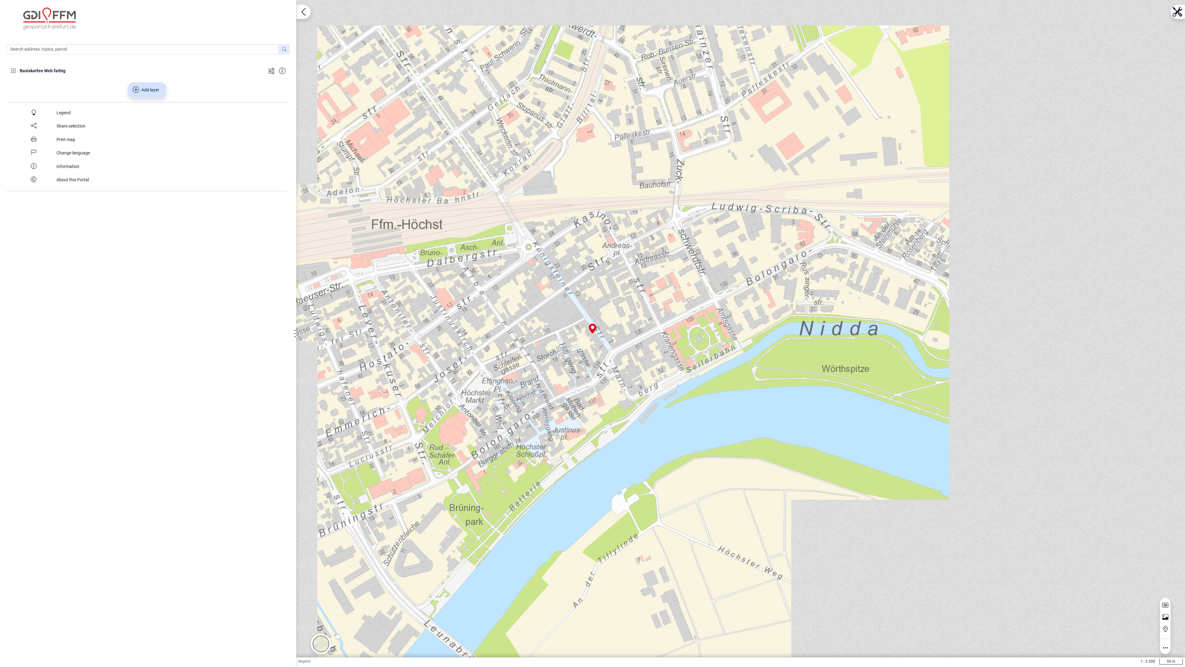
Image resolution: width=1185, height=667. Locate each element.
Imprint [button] (304, 661)
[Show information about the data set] (282, 70)
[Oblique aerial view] (1165, 617)
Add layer (150, 89)
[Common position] (1165, 629)
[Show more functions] (271, 70)
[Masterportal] (151, 18)
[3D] (1165, 605)
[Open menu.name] (303, 12)
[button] (321, 644)
